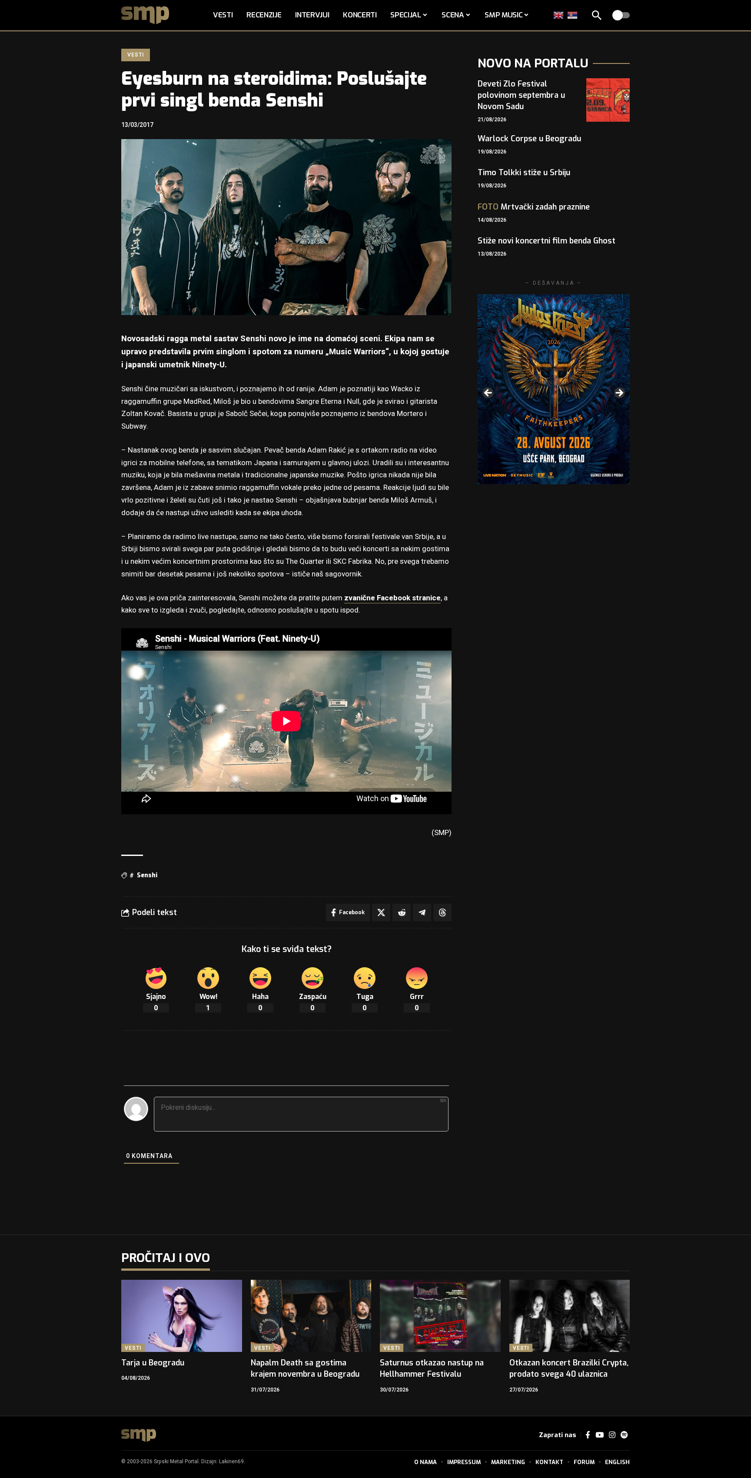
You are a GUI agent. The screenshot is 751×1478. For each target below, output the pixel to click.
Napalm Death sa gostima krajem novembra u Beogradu (305, 1368)
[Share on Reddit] (401, 912)
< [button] (488, 393)
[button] (596, 15)
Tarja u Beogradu (152, 1363)
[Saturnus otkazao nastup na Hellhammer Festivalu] (440, 1316)
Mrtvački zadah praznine (534, 207)
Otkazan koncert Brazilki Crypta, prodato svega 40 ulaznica (568, 1368)
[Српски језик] (572, 15)
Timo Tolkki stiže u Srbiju (524, 172)
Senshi (147, 875)
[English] (559, 15)
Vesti (135, 55)
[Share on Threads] (442, 912)
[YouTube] (599, 1435)
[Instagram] (612, 1435)
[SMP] (138, 1435)
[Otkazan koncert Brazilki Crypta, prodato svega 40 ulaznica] (569, 1316)
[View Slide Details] (554, 389)
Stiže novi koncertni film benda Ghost (546, 241)
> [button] (618, 393)
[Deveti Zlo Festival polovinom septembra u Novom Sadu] (608, 100)
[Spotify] (624, 1435)
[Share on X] (381, 912)
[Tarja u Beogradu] (181, 1316)
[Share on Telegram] (422, 912)
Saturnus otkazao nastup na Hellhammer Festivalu (432, 1368)
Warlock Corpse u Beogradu (529, 138)
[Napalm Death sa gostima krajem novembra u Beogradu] (311, 1316)
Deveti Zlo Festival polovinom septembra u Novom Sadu (521, 95)
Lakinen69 (231, 1461)
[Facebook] (587, 1435)
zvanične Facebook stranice (392, 598)
